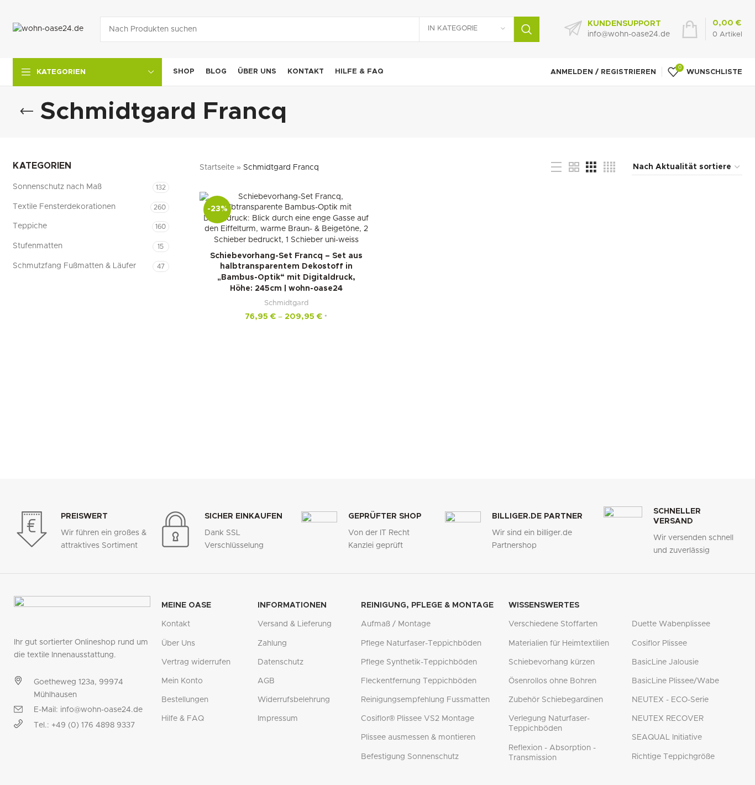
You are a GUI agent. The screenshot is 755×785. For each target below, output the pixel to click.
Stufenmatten (37, 246)
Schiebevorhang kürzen (551, 662)
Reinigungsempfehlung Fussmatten (425, 700)
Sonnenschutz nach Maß (57, 187)
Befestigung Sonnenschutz (410, 757)
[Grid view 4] (609, 167)
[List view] (556, 167)
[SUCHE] (526, 29)
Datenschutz (280, 662)
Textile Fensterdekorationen (64, 207)
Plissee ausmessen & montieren (418, 737)
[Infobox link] (617, 29)
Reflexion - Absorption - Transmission (552, 753)
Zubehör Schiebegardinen (555, 700)
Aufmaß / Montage (396, 624)
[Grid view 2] (574, 167)
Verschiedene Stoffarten (552, 624)
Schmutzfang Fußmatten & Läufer (74, 266)
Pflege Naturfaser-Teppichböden (421, 643)
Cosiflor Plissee (659, 643)
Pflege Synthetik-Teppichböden (419, 662)
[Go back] (26, 112)
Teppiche (30, 226)
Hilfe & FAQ (182, 719)
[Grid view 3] (591, 167)
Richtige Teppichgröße (673, 757)
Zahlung (272, 643)
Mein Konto (182, 681)
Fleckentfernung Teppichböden (418, 681)
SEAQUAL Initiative (667, 737)
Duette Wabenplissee (671, 624)
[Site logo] (48, 29)
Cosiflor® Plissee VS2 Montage (417, 719)
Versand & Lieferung (295, 624)
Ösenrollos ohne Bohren (552, 681)
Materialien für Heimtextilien (558, 643)
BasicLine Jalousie (665, 662)
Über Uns (178, 643)
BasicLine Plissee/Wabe (675, 681)
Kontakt (175, 624)
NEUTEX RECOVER (668, 719)
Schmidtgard (286, 303)
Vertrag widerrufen (195, 662)
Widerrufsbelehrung (294, 700)
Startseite (217, 167)
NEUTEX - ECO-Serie (670, 700)
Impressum (278, 719)
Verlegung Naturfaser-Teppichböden (549, 723)
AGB (266, 681)
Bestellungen (184, 700)
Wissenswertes (543, 605)
